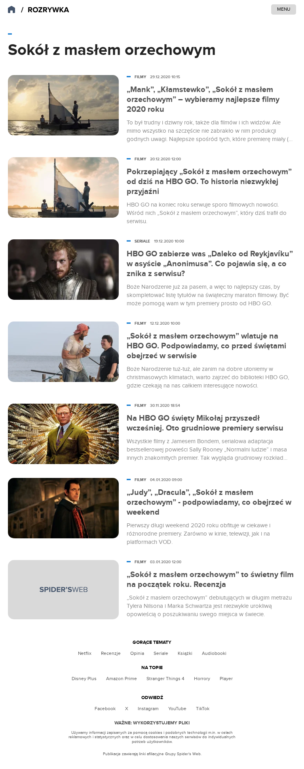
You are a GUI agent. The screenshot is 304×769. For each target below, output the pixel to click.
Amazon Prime (121, 678)
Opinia (137, 653)
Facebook (105, 708)
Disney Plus (84, 678)
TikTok (202, 708)
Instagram (148, 708)
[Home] (45, 10)
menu (283, 9)
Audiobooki (214, 653)
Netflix (84, 653)
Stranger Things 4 (165, 678)
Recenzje (111, 653)
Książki (185, 653)
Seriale (161, 653)
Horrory (202, 678)
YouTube (177, 708)
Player (226, 678)
